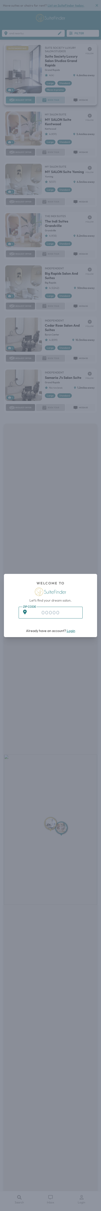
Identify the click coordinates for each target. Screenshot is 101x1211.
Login (71, 631)
